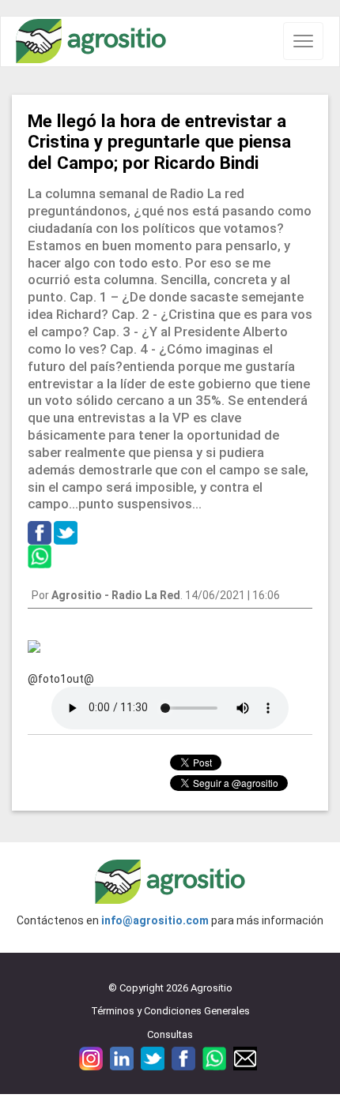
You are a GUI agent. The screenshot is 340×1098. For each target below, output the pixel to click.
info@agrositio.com (155, 920)
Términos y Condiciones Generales (170, 1011)
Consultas (170, 1034)
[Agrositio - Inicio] (91, 41)
